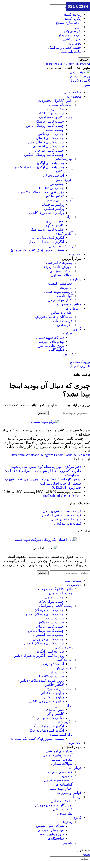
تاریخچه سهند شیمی (58, 292)
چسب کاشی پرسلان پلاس (45, 125)
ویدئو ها (67, 333)
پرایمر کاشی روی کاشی (46, 213)
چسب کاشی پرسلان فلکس (44, 154)
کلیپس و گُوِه (55, 225)
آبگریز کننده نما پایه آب (47, 238)
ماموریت (66, 287)
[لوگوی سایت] (80, 72)
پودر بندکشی (72, 39)
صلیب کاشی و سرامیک (47, 229)
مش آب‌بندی (55, 221)
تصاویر (68, 354)
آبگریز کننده (72, 18)
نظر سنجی (65, 325)
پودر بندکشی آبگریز (50, 163)
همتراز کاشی (26, 434)
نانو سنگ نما (45, 434)
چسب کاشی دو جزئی (48, 150)
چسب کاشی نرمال (50, 138)
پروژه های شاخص (51, 346)
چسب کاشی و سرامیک (64, 47)
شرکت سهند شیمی (50, 337)
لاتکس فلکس (54, 196)
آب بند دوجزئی (53, 175)
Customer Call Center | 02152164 (67, 64)
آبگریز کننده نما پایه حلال (46, 242)
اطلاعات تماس (62, 312)
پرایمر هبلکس (54, 208)
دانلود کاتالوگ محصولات (55, 100)
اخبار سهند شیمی (60, 300)
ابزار (78, 27)
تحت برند (74, 43)
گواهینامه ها (64, 296)
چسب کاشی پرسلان (49, 121)
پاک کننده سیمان (69, 35)
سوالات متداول (62, 275)
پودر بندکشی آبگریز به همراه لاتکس (38, 167)
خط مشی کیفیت (60, 283)
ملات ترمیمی (54, 109)
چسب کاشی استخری (48, 146)
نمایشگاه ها (55, 350)
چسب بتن (57, 184)
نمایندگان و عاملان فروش (54, 316)
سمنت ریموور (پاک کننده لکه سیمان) (37, 250)
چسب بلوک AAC (51, 113)
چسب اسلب (55, 129)
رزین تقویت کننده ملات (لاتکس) (41, 192)
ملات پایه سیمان (69, 52)
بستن (86, 854)
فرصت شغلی (63, 321)
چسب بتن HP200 (51, 188)
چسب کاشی (65, 434)
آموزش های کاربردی (58, 267)
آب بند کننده (72, 14)
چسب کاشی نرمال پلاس (46, 142)
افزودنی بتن (72, 31)
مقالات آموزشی (61, 271)
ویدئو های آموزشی (59, 262)
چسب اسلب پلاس (51, 134)
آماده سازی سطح (68, 22)
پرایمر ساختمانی (52, 204)
